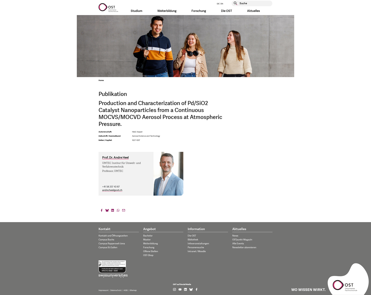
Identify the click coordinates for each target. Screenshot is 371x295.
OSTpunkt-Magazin (242, 239)
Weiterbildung (150, 243)
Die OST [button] (226, 11)
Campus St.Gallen (108, 247)
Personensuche (196, 247)
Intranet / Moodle (197, 251)
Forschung (148, 247)
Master (147, 239)
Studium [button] (136, 11)
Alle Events (238, 243)
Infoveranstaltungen (198, 243)
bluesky (107, 211)
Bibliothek (193, 239)
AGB (125, 290)
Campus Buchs (106, 239)
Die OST (192, 235)
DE (218, 3)
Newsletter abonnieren (244, 247)
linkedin (112, 211)
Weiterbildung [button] (167, 11)
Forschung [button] (198, 11)
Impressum (103, 290)
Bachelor (148, 235)
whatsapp (118, 211)
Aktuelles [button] (253, 11)
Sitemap (133, 290)
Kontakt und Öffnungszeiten (113, 235)
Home (101, 80)
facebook (101, 211)
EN (222, 3)
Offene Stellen (150, 251)
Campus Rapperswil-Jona (112, 243)
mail (123, 211)
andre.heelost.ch (112, 190)
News (235, 235)
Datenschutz (115, 290)
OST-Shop (148, 255)
